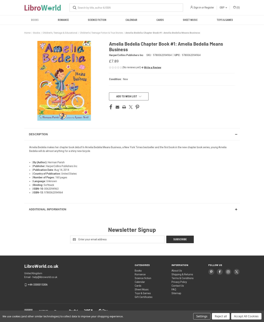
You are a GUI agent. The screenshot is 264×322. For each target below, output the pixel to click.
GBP (222, 7)
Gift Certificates (143, 297)
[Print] (124, 107)
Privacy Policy (179, 282)
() (238, 7)
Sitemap (176, 293)
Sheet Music (190, 19)
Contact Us (178, 285)
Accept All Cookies (246, 316)
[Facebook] (111, 107)
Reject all (221, 316)
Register (209, 7)
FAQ (174, 289)
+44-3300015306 (38, 284)
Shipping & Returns (182, 274)
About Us (177, 270)
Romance (63, 19)
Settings (201, 316)
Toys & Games (225, 19)
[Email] (117, 107)
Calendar (131, 19)
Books (35, 19)
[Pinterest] (137, 107)
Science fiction (97, 19)
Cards (160, 19)
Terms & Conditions (183, 278)
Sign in (197, 7)
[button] (151, 67)
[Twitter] (131, 107)
